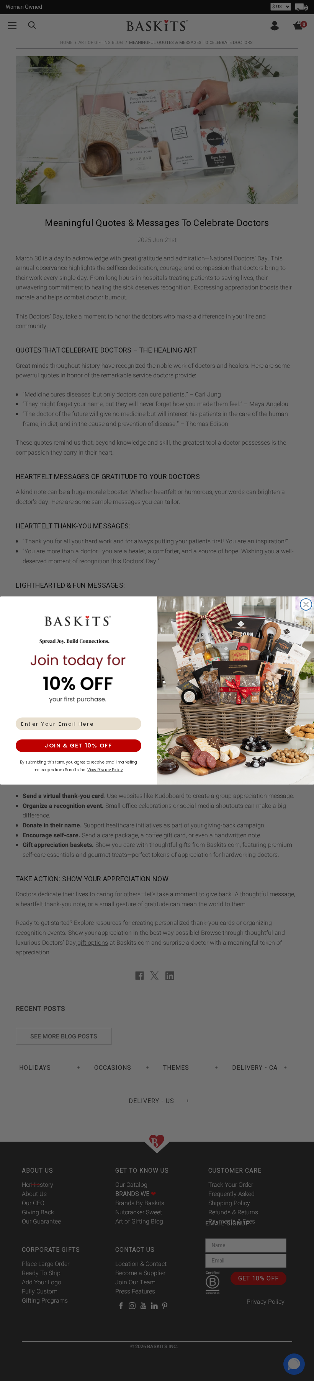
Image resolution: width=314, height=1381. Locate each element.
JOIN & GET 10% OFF (78, 746)
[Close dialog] (306, 604)
